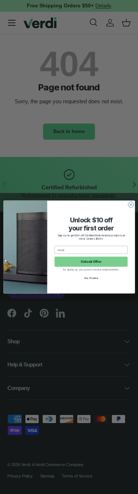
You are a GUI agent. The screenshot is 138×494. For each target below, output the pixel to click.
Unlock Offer (91, 262)
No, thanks (91, 278)
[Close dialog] (131, 204)
